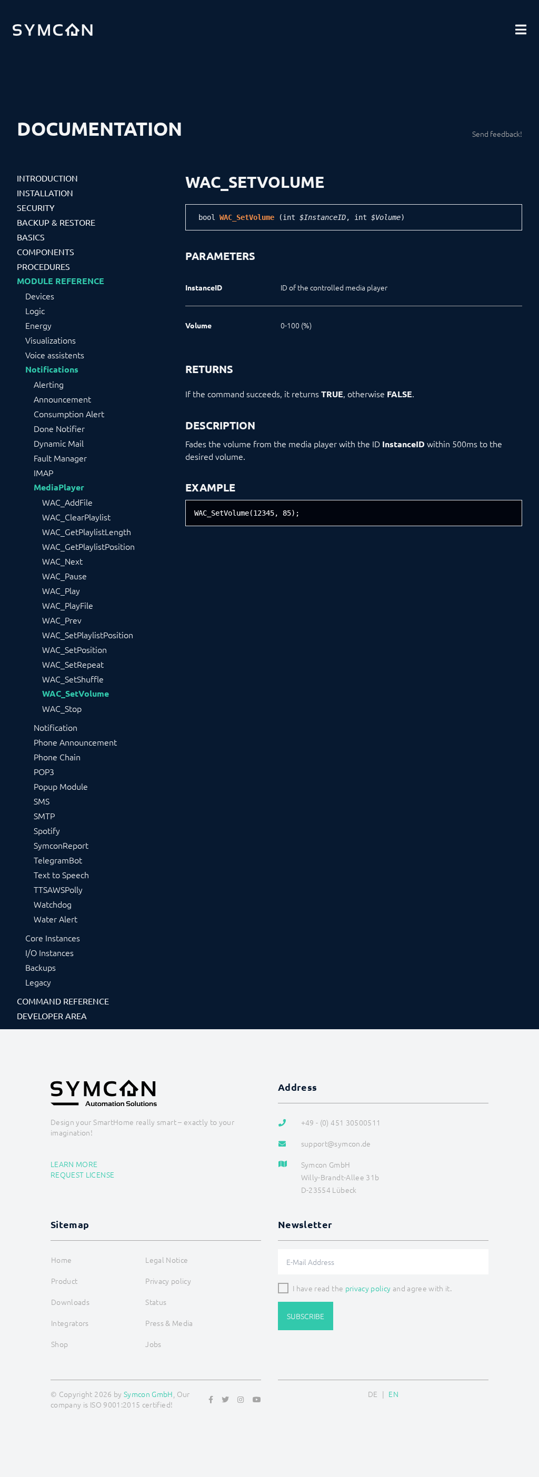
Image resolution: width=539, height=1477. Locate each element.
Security (36, 207)
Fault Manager (60, 458)
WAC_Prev (62, 620)
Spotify (47, 830)
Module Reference (60, 281)
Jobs (153, 1344)
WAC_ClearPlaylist (76, 516)
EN (393, 1394)
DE (373, 1394)
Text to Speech (61, 874)
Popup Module (61, 786)
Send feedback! (497, 133)
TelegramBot (58, 860)
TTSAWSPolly (58, 889)
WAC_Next (62, 561)
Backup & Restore (56, 222)
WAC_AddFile (67, 502)
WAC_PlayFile (67, 605)
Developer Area (52, 1015)
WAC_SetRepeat (73, 664)
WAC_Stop (62, 708)
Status (155, 1302)
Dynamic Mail (59, 443)
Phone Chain (57, 756)
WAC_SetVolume (75, 693)
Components (45, 251)
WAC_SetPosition (74, 649)
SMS (41, 801)
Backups (40, 967)
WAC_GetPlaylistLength (86, 531)
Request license (82, 1174)
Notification (55, 727)
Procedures (43, 266)
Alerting (49, 384)
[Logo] (53, 29)
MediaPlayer (59, 487)
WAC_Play (61, 590)
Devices (39, 295)
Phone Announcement (75, 742)
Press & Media (169, 1323)
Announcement (62, 399)
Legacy (38, 982)
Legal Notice (166, 1259)
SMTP (44, 815)
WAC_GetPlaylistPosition (88, 546)
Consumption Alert (69, 413)
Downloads (70, 1302)
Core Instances (52, 937)
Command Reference (63, 1001)
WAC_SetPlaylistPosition (87, 634)
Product (64, 1280)
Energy (38, 325)
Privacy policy (168, 1280)
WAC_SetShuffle (73, 679)
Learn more (74, 1164)
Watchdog (53, 904)
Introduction (47, 178)
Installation (45, 192)
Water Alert (55, 918)
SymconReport (61, 845)
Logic (35, 310)
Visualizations (50, 340)
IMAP (43, 472)
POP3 (44, 771)
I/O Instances (49, 952)
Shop (59, 1344)
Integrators (70, 1323)
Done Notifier (59, 428)
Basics (31, 237)
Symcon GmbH (148, 1394)
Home (61, 1259)
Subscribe (305, 1316)
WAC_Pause (64, 575)
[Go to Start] (518, 1418)
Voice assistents (54, 354)
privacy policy (368, 1288)
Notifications (51, 369)
